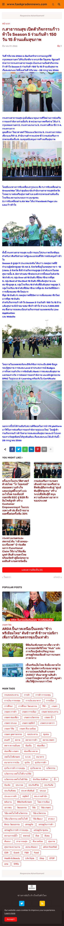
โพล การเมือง (43, 802)
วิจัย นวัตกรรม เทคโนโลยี (16, 819)
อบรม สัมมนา (31, 847)
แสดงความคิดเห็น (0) (32, 570)
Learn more (9, 913)
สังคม (47, 836)
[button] (3, 4)
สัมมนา (7, 841)
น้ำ (55, 779)
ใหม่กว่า (7, 577)
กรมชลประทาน (11, 695)
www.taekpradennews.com (27, 4)
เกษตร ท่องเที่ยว (11, 717)
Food (36, 852)
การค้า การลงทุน (43, 695)
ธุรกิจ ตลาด (35, 768)
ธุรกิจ (27, 762)
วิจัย (34, 807)
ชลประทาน (32, 734)
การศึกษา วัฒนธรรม (27, 706)
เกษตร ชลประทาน (50, 712)
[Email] (44, 449)
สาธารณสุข (21, 841)
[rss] (42, 903)
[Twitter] (18, 449)
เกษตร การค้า (10, 712)
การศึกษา (8, 706)
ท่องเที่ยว (41, 745)
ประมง (43, 790)
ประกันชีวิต (33, 785)
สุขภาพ (51, 841)
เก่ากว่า (57, 577)
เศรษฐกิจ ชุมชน (41, 830)
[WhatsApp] (25, 449)
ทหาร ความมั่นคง (12, 745)
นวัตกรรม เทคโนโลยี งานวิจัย (17, 774)
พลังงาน (8, 802)
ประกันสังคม (10, 790)
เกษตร (54, 706)
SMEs (16, 864)
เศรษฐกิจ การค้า (46, 824)
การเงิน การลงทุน (12, 700)
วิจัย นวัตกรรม (39, 813)
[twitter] (21, 903)
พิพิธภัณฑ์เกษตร (24, 802)
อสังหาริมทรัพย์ (50, 847)
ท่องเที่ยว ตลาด (31, 751)
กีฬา (44, 706)
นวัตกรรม (50, 768)
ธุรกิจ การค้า (40, 762)
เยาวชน (8, 807)
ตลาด (17, 740)
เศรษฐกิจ (29, 824)
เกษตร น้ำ (49, 717)
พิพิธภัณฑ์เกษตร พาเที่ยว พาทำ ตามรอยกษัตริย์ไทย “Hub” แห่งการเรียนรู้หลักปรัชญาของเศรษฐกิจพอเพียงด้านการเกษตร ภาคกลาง (43, 651)
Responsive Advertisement (32, 16)
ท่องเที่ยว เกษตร (11, 751)
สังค (37, 836)
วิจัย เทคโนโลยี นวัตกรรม (16, 813)
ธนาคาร (40, 757)
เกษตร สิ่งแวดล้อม (27, 728)
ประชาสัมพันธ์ (27, 790)
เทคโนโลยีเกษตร (12, 757)
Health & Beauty (12, 858)
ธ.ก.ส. (28, 757)
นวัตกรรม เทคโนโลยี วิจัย (16, 779)
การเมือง (50, 700)
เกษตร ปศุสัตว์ (28, 723)
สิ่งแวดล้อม (38, 841)
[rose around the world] (28, 903)
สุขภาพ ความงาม (12, 847)
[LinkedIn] (31, 449)
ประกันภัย (48, 785)
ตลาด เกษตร (48, 740)
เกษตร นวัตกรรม (31, 717)
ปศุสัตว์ (25, 796)
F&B (27, 852)
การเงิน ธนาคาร (33, 700)
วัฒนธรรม (22, 807)
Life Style (29, 858)
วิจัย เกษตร (46, 807)
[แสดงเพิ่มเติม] (50, 449)
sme (6, 864)
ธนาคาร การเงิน (11, 762)
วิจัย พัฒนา (38, 819)
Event (16, 852)
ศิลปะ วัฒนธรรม (12, 824)
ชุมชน (46, 734)
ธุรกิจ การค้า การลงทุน (14, 768)
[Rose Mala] (15, 903)
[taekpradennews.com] (49, 903)
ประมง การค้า (10, 796)
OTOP (52, 858)
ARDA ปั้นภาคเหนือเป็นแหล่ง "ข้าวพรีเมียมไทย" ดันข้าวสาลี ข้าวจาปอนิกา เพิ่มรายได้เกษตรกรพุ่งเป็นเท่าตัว (30, 633)
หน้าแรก (6, 24)
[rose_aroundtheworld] (35, 903)
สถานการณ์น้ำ (11, 836)
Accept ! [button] (11, 919)
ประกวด (19, 785)
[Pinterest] (38, 449)
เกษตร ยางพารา (47, 723)
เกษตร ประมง (10, 723)
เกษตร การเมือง (29, 712)
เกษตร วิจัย (9, 728)
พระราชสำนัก (40, 796)
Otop (42, 858)
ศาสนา (51, 819)
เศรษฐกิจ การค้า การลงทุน (16, 830)
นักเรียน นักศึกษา (40, 779)
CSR (6, 852)
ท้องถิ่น (28, 745)
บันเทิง (7, 785)
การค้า (27, 695)
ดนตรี (7, 740)
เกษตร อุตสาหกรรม (13, 734)
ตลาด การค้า (31, 740)
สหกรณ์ (26, 836)
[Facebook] (12, 449)
